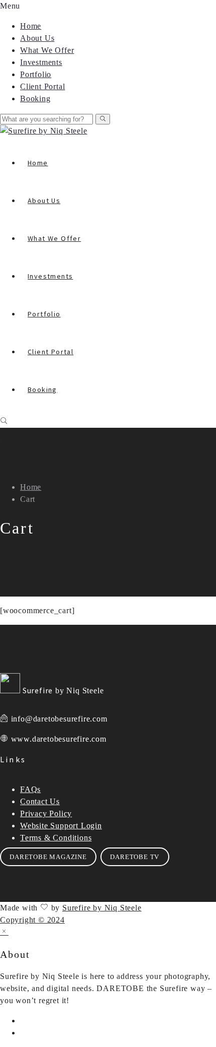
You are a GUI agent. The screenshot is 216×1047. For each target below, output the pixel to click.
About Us (37, 38)
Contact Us (40, 801)
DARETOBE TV (134, 857)
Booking (35, 98)
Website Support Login (61, 825)
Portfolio (35, 74)
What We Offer (47, 50)
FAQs (30, 789)
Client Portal (42, 86)
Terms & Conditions (55, 837)
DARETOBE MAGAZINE (48, 857)
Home (30, 26)
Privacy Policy (46, 813)
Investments (41, 62)
